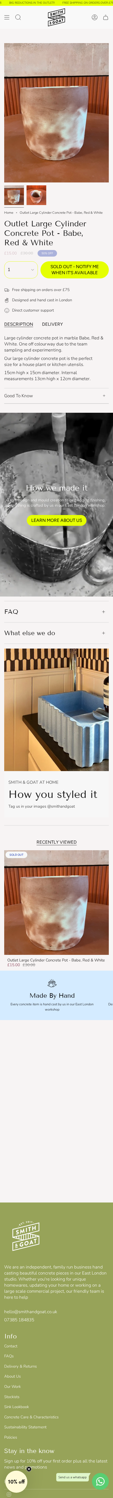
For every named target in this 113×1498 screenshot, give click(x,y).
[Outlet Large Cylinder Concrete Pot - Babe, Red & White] (56, 902)
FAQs (9, 1356)
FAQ (11, 611)
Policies (10, 1437)
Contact (10, 1346)
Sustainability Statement (25, 1427)
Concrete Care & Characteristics (31, 1417)
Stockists (11, 1396)
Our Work (12, 1386)
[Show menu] (7, 17)
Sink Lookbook (16, 1406)
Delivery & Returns (20, 1366)
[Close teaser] (29, 1469)
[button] (16, 1482)
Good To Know (18, 396)
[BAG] (105, 17)
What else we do (29, 633)
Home (8, 212)
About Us (12, 1376)
